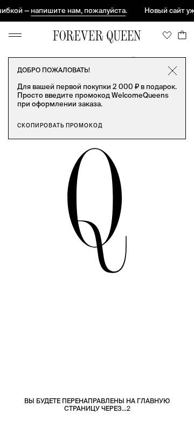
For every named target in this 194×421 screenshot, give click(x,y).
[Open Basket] (182, 35)
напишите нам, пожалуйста (76, 10)
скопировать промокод (60, 125)
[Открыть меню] (15, 35)
